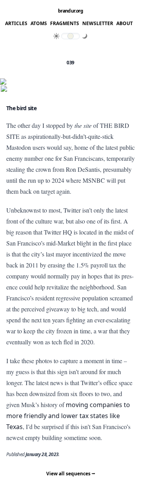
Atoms (39, 23)
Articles (16, 23)
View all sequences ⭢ (70, 473)
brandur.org (70, 11)
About (124, 23)
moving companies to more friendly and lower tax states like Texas (68, 415)
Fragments (64, 23)
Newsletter (97, 23)
